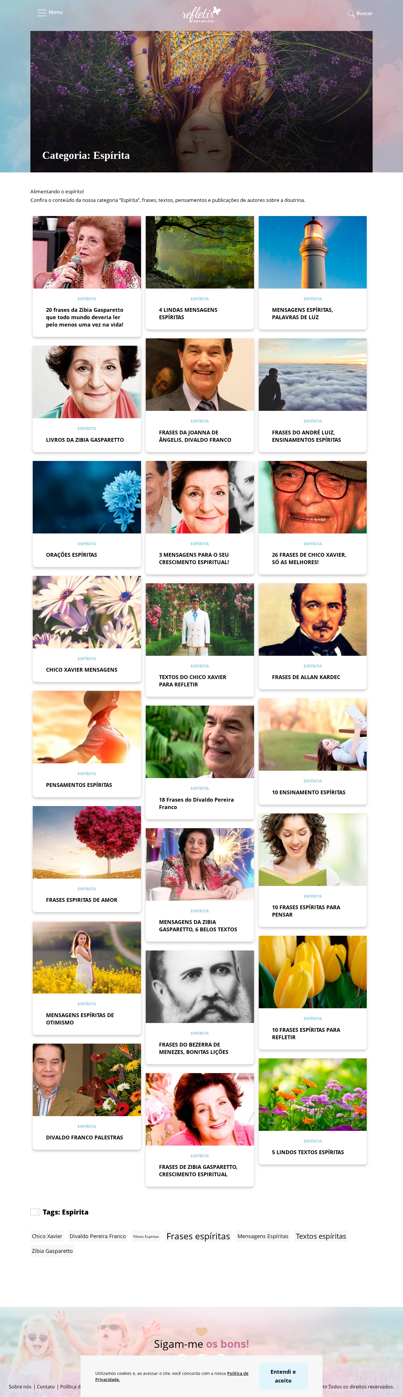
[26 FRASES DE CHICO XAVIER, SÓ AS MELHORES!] (313, 497)
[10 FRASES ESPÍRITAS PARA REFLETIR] (313, 972)
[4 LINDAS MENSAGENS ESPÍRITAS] (200, 252)
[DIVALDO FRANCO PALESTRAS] (87, 1080)
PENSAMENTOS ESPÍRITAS (79, 784)
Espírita (87, 299)
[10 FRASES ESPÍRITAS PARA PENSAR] (313, 849)
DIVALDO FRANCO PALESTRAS (84, 1137)
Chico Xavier (47, 1236)
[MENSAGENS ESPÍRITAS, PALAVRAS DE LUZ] (313, 252)
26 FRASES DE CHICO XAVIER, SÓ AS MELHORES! (309, 558)
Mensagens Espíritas (263, 1236)
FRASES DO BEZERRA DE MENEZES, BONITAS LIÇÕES (193, 1048)
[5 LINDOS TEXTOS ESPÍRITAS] (313, 1094)
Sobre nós (20, 1386)
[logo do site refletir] (202, 19)
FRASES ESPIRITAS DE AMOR (81, 899)
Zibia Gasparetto (52, 1250)
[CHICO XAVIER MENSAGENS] (87, 612)
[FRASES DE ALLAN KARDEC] (313, 619)
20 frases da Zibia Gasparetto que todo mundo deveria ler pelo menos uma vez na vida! (84, 317)
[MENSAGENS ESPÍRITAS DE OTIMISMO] (87, 957)
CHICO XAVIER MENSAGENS (81, 669)
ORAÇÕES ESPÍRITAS (71, 554)
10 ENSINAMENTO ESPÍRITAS (308, 792)
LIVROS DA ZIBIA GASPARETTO (85, 439)
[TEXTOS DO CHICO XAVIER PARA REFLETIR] (200, 619)
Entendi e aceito (283, 1376)
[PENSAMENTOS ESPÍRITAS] (87, 727)
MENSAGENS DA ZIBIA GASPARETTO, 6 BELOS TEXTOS (198, 925)
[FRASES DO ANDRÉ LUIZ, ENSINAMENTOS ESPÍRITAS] (313, 374)
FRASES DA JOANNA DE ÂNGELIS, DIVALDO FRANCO (195, 436)
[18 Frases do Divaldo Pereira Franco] (200, 742)
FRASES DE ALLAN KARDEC (306, 677)
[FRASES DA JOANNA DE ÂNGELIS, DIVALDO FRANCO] (200, 374)
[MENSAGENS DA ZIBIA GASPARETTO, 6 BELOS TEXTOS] (200, 864)
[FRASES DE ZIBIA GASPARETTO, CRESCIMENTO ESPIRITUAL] (200, 1109)
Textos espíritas (321, 1236)
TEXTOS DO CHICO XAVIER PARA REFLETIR (192, 680)
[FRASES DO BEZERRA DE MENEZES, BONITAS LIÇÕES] (200, 986)
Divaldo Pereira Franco (98, 1236)
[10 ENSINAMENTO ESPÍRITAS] (313, 734)
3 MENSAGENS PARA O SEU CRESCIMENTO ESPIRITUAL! (194, 558)
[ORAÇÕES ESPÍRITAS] (87, 497)
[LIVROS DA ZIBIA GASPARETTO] (87, 382)
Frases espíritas (198, 1236)
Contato (46, 1386)
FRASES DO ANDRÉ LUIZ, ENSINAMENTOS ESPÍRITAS (306, 436)
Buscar (364, 13)
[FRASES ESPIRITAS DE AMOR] (87, 842)
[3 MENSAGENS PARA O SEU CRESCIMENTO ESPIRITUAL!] (200, 497)
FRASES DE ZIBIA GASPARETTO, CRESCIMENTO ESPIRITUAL (198, 1170)
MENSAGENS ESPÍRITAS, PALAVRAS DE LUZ (302, 313)
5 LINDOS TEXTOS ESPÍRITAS (308, 1152)
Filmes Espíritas (146, 1236)
